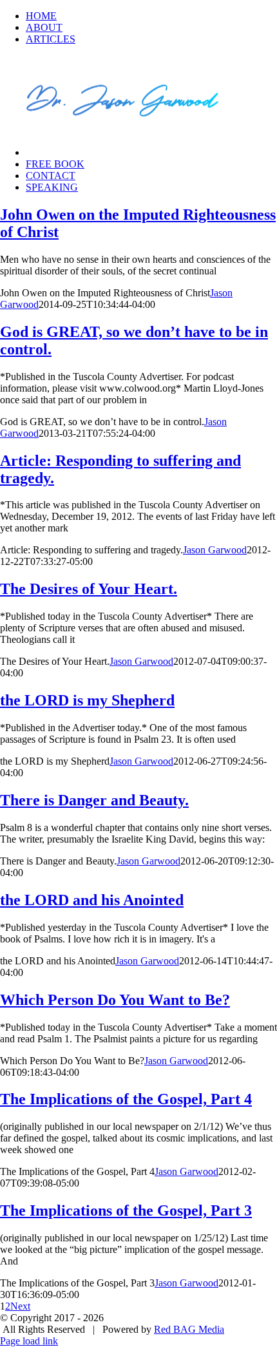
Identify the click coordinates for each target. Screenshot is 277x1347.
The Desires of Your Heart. (88, 588)
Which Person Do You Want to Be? (115, 999)
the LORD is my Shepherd (87, 700)
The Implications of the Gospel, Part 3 (126, 1210)
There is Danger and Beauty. (94, 800)
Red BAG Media (189, 1329)
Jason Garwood (215, 549)
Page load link (29, 1340)
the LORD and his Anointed (92, 900)
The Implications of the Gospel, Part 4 (126, 1099)
